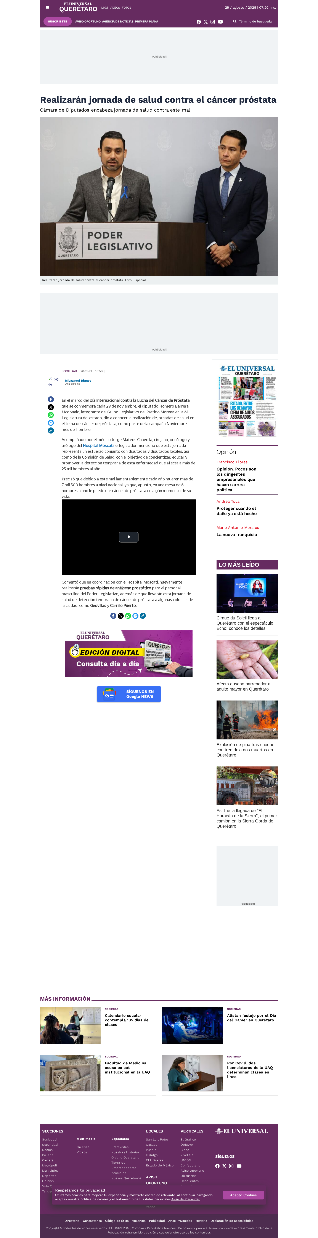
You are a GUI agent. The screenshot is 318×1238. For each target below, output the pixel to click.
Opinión (226, 451)
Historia (201, 1220)
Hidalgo (152, 1155)
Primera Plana (146, 21)
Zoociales (118, 1173)
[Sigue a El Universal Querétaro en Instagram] (213, 23)
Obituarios (188, 1175)
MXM (104, 7)
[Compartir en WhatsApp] (51, 415)
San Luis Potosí (158, 1139)
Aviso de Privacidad (185, 1199)
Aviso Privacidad (180, 1220)
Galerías (83, 1147)
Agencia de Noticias (117, 21)
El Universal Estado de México (160, 1162)
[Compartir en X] (51, 407)
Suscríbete (57, 21)
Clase (185, 1150)
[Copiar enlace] (51, 430)
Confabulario (190, 1165)
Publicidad (157, 1220)
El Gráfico (188, 1139)
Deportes (49, 1175)
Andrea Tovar (229, 501)
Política (48, 1155)
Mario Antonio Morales (238, 527)
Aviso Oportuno (87, 21)
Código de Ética (117, 1220)
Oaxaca (151, 1144)
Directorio (72, 1220)
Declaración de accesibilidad (232, 1220)
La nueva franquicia (237, 534)
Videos (115, 7)
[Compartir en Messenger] (51, 423)
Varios (150, 1207)
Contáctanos (92, 1220)
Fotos (126, 7)
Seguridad (50, 1144)
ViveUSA (187, 1155)
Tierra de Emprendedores (123, 1165)
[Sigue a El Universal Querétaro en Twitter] (207, 23)
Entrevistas (120, 1147)
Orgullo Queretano (125, 1157)
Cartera (48, 1160)
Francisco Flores (232, 462)
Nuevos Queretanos (126, 1178)
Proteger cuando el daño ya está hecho (237, 511)
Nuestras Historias (125, 1152)
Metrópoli (49, 1165)
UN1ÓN (186, 1160)
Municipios (50, 1170)
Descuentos (190, 1181)
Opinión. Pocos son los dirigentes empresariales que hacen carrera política (236, 479)
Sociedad (69, 371)
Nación (47, 1150)
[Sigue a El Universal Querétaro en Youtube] (221, 23)
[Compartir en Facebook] (51, 399)
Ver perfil (73, 384)
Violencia (139, 1220)
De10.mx (187, 1144)
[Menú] (47, 7)
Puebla (151, 1150)
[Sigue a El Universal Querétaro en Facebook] (200, 23)
